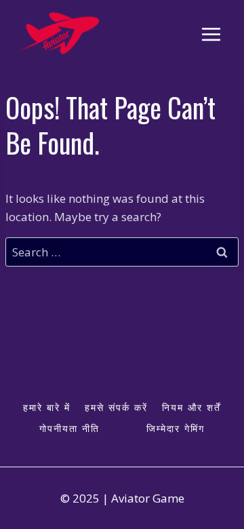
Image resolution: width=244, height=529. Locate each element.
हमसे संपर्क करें (116, 407)
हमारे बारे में (46, 407)
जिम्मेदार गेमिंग (175, 428)
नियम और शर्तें (191, 407)
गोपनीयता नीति (69, 428)
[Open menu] (211, 34)
